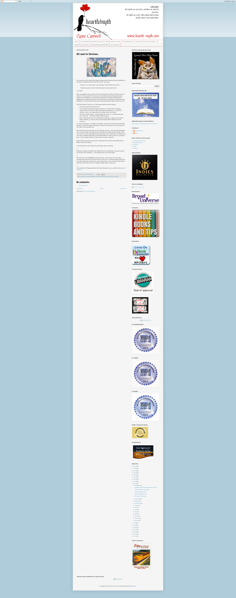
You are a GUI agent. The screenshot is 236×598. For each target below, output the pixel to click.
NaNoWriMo (92, 176)
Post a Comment (83, 185)
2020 (134, 479)
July (136, 507)
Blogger (134, 586)
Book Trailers (85, 45)
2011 (134, 536)
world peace (115, 176)
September (138, 503)
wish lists (111, 176)
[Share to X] (100, 174)
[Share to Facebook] (102, 174)
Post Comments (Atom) (89, 191)
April (136, 514)
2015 (134, 527)
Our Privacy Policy (115, 45)
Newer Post (80, 188)
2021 (134, 477)
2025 (134, 468)
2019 (134, 481)
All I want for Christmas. (141, 496)
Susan (136, 133)
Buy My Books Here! (128, 41)
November (137, 499)
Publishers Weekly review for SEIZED (99, 45)
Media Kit (77, 45)
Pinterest (135, 148)
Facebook (135, 144)
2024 (134, 470)
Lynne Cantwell (139, 130)
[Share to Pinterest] (104, 174)
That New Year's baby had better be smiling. (146, 487)
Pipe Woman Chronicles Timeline (113, 41)
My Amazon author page (139, 140)
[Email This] (97, 174)
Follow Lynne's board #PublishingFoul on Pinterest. (145, 123)
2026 (134, 466)
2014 (134, 529)
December (137, 485)
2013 (134, 531)
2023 (134, 473)
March (136, 516)
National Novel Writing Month (102, 176)
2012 (134, 534)
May (136, 511)
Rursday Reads (139, 41)
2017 (134, 523)
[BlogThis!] (99, 174)
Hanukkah (88, 176)
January (137, 520)
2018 (134, 483)
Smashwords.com (137, 142)
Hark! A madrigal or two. (141, 494)
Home (76, 41)
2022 (134, 475)
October (137, 501)
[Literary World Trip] (145, 320)
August (137, 505)
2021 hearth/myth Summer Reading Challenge (92, 41)
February (137, 518)
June (136, 509)
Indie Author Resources (150, 41)
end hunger (82, 176)
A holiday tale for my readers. (142, 489)
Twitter (135, 146)
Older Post (123, 188)
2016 (134, 525)
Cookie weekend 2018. (140, 492)
